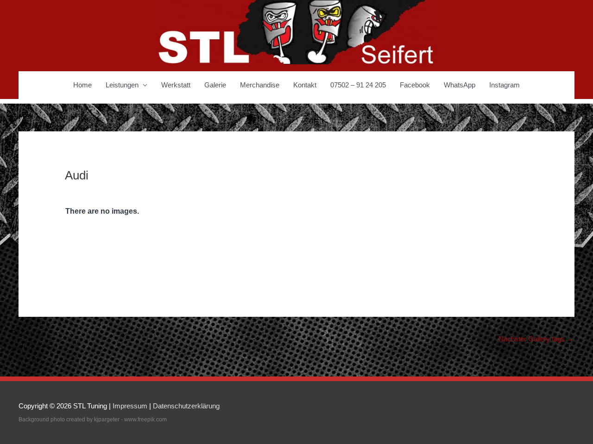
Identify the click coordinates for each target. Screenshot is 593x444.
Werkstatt (175, 85)
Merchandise (259, 85)
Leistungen (122, 85)
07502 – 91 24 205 (358, 85)
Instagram (504, 85)
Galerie (215, 85)
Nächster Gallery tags (536, 339)
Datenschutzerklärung (186, 406)
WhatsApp (459, 85)
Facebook (415, 85)
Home (82, 85)
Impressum (130, 406)
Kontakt (304, 85)
